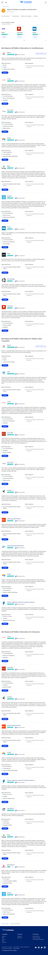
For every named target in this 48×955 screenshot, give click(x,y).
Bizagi (8, 166)
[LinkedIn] (45, 948)
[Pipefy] (4, 254)
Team (3, 937)
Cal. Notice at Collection (7, 948)
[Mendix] (4, 228)
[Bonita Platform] (4, 866)
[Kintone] (4, 53)
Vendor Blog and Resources (38, 939)
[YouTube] (36, 948)
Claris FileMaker (11, 279)
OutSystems (10, 306)
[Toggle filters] (2, 2)
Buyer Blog (19, 937)
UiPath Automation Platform (14, 518)
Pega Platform (10, 808)
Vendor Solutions (36, 936)
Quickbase (9, 490)
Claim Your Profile (36, 937)
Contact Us (4, 942)
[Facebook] (39, 948)
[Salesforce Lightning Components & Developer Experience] (4, 603)
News (3, 940)
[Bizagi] (4, 167)
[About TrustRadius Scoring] (16, 54)
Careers (3, 939)
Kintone (9, 52)
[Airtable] (4, 139)
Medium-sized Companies (26, 16)
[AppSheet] (4, 197)
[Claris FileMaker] (4, 280)
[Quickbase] (4, 491)
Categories (19, 936)
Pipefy (8, 253)
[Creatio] (4, 80)
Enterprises (35, 16)
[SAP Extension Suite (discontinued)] (4, 547)
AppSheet (9, 196)
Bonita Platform (11, 865)
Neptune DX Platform (5, 923)
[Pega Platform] (4, 809)
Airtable (9, 138)
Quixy (8, 371)
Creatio (9, 79)
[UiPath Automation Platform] (4, 520)
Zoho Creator (10, 110)
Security (10, 947)
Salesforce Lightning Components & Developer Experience (21, 602)
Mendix (9, 227)
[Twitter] (42, 948)
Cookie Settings (16, 948)
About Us (4, 936)
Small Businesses (15, 16)
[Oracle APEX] (4, 434)
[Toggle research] (6, 2)
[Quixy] (4, 373)
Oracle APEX (10, 432)
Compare (5, 72)
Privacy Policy (16, 947)
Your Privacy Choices (24, 947)
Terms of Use (4, 947)
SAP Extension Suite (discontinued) (15, 545)
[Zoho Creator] (4, 111)
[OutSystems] (4, 307)
